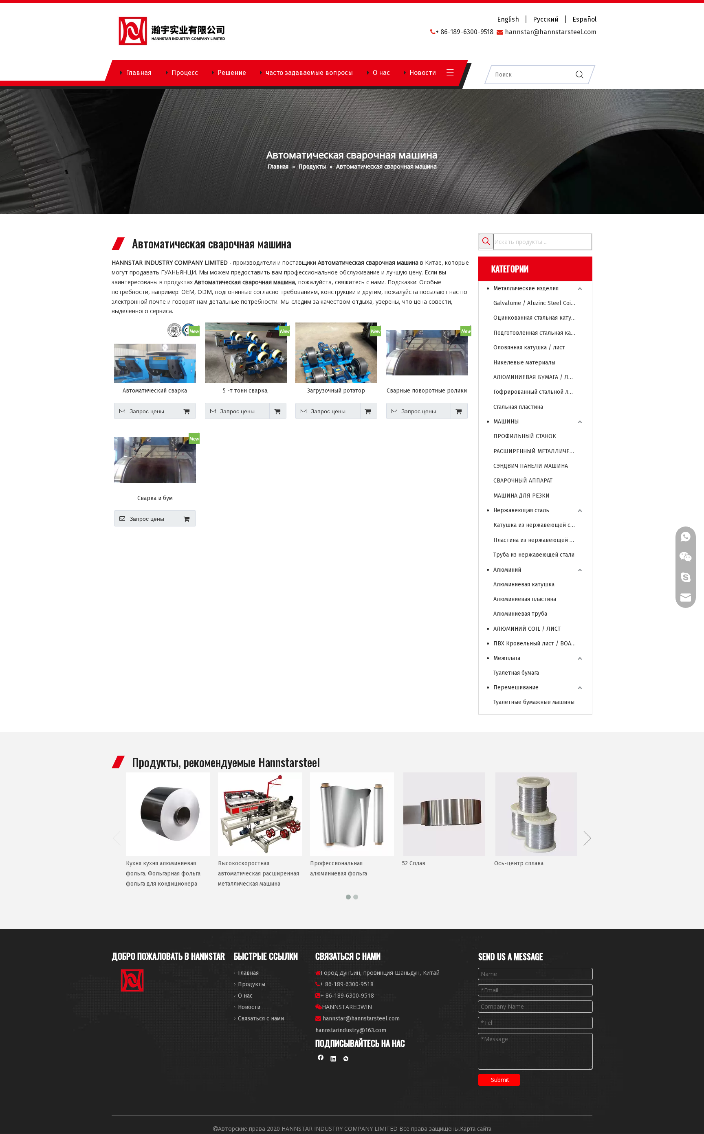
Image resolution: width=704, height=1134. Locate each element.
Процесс (185, 73)
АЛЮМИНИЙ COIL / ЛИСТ (527, 628)
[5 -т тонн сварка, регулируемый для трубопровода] (246, 352)
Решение (232, 73)
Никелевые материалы (524, 362)
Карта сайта (475, 1128)
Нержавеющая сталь (521, 510)
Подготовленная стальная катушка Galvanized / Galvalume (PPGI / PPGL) (538, 332)
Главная (139, 73)
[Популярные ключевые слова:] (486, 241)
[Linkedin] (333, 1060)
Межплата (506, 658)
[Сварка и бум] (155, 459)
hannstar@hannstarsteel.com (361, 1018)
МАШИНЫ (506, 421)
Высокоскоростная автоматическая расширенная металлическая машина (258, 873)
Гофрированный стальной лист (535, 391)
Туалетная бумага (516, 672)
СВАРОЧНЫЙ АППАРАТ (522, 480)
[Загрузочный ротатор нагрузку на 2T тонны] (336, 376)
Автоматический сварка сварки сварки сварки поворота (155, 391)
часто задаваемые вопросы (309, 73)
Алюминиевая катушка (523, 584)
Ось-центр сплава (518, 863)
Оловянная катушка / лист (529, 347)
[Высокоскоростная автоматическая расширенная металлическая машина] (260, 814)
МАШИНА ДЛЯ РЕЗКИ (521, 495)
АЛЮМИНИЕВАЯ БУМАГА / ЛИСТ (536, 377)
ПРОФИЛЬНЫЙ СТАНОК (524, 436)
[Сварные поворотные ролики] (427, 352)
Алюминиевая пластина (524, 599)
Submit (500, 1080)
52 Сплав (413, 863)
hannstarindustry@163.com (350, 1030)
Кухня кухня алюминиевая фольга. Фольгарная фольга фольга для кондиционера (163, 873)
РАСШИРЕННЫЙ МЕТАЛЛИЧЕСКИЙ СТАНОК (538, 451)
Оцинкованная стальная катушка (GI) (538, 317)
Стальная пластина (518, 407)
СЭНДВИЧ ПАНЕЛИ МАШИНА (530, 466)
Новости (422, 73)
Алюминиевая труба (520, 613)
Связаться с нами (261, 1018)
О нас (381, 73)
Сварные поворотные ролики (427, 390)
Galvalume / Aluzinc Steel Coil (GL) (538, 303)
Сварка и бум (155, 498)
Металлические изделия (526, 288)
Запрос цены (147, 411)
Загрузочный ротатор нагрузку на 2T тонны (336, 391)
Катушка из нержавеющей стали (537, 525)
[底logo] (133, 982)
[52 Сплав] (444, 814)
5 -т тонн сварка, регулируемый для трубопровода (245, 391)
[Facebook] (321, 1060)
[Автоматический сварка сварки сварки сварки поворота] (155, 363)
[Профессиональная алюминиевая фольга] (352, 814)
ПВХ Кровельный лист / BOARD (536, 643)
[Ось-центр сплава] (536, 814)
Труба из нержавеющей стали (533, 554)
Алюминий (507, 569)
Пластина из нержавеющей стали (538, 540)
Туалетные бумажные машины (533, 702)
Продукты (251, 984)
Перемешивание (516, 687)
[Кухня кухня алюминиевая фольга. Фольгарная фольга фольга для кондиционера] (168, 814)
